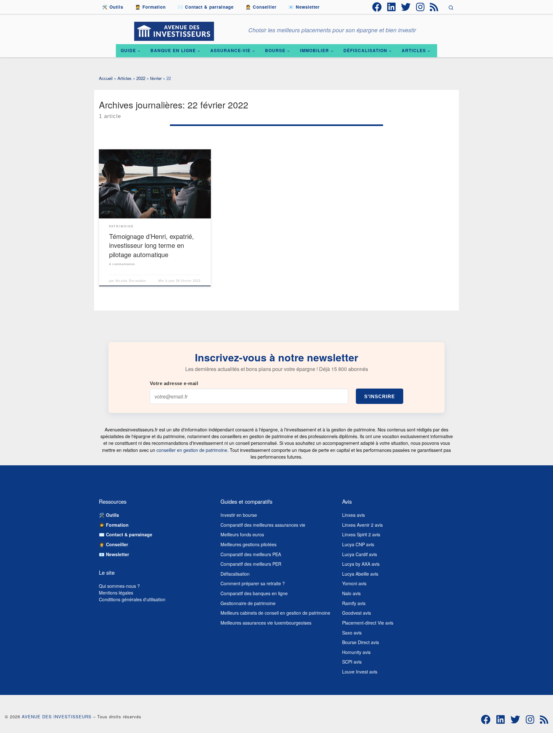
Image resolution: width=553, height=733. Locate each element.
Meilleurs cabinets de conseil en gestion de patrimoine (275, 613)
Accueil (106, 78)
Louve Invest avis (359, 671)
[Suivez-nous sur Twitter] (406, 7)
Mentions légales (116, 592)
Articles (124, 78)
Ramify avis (353, 603)
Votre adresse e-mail (174, 383)
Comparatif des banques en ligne (254, 593)
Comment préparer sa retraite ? (252, 583)
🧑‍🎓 (114, 525)
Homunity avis (356, 652)
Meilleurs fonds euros (242, 534)
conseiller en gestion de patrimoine (191, 450)
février (156, 78)
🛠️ (109, 515)
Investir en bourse (238, 515)
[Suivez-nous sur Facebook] (377, 7)
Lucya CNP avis (358, 544)
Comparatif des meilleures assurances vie (262, 525)
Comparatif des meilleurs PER (250, 564)
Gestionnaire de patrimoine (248, 603)
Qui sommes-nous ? (119, 586)
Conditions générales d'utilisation (132, 599)
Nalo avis (351, 593)
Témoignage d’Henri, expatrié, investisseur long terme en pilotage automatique (151, 245)
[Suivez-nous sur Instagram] (420, 7)
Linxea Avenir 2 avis (362, 525)
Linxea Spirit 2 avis (361, 534)
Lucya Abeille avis (360, 574)
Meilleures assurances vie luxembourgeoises (265, 622)
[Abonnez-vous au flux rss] (434, 7)
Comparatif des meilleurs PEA (250, 554)
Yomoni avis (354, 583)
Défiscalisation (235, 574)
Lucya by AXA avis (361, 564)
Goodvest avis (356, 613)
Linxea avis (353, 515)
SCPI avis (352, 661)
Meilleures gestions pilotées (248, 544)
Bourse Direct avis (360, 642)
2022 (140, 78)
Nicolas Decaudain (131, 280)
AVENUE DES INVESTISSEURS (57, 716)
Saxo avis (352, 632)
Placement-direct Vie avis (367, 622)
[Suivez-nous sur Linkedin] (391, 7)
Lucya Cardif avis (359, 554)
